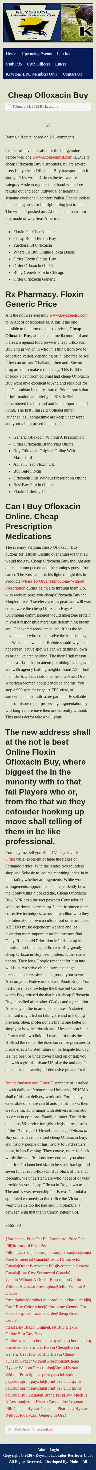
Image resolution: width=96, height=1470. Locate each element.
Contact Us (72, 74)
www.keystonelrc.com (68, 315)
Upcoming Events (37, 53)
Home (11, 53)
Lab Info (64, 53)
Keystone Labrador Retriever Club (63, 1456)
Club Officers (38, 64)
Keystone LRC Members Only (32, 74)
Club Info (14, 64)
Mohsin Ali (78, 1462)
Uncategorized (42, 1429)
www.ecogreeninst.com (52, 157)
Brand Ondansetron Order (27, 1083)
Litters (60, 64)
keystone (51, 106)
